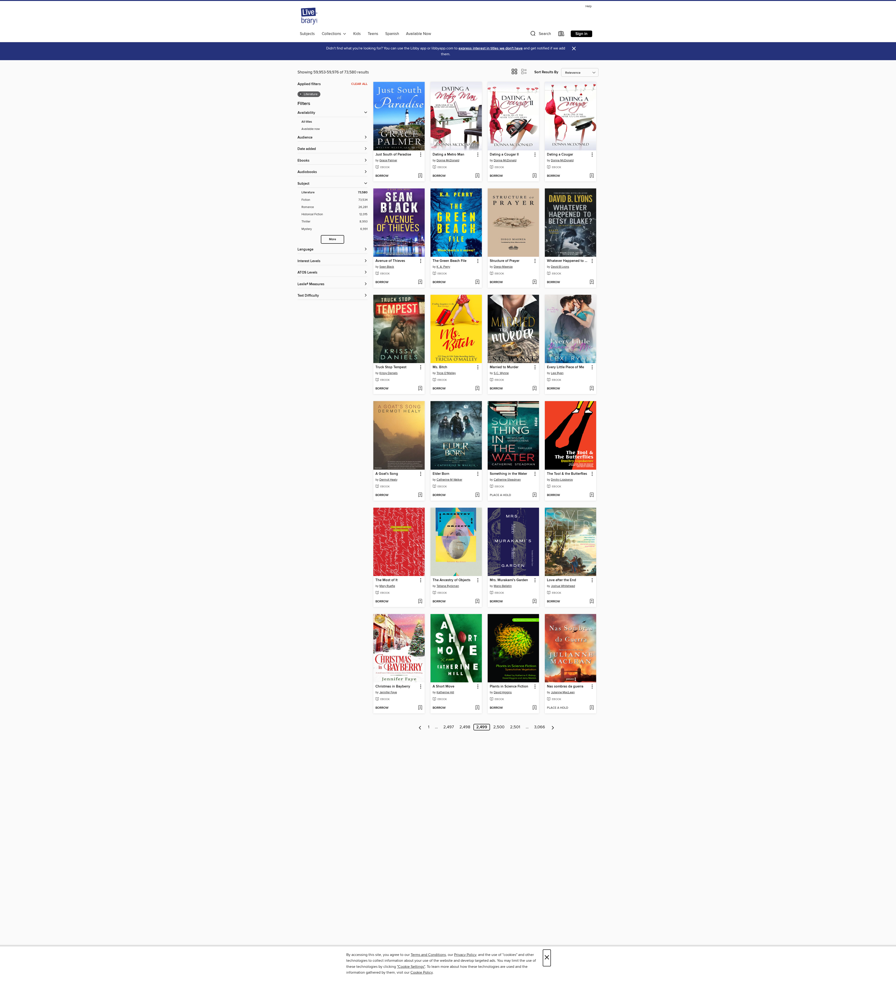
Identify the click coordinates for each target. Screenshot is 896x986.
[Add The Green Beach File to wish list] (477, 282)
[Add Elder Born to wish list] (477, 495)
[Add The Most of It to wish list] (420, 602)
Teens (373, 33)
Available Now (418, 33)
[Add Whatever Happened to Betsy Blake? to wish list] (592, 282)
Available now (310, 129)
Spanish (392, 33)
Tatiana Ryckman (448, 586)
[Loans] (561, 34)
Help (588, 6)
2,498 (464, 727)
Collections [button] (332, 33)
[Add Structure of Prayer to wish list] (534, 282)
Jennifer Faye (388, 692)
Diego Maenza (503, 267)
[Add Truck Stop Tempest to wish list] (420, 389)
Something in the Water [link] (508, 474)
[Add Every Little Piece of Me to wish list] (592, 389)
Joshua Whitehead (563, 586)
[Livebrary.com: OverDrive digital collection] (309, 16)
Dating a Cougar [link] (560, 155)
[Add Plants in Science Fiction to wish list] (534, 708)
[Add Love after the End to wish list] (592, 602)
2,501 (515, 727)
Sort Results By (546, 72)
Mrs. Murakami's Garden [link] (509, 580)
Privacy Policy (465, 954)
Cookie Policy (421, 972)
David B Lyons (560, 267)
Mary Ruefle (387, 586)
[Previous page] (420, 727)
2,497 (448, 727)
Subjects (307, 33)
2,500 (498, 727)
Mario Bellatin (503, 586)
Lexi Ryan (557, 373)
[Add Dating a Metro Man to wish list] (477, 176)
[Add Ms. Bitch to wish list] (477, 389)
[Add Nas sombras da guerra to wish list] (592, 708)
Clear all (359, 84)
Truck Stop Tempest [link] (390, 367)
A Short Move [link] (443, 686)
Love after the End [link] (561, 580)
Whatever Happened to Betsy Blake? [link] (568, 261)
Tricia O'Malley (446, 373)
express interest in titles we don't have (490, 48)
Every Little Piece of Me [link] (565, 367)
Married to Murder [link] (504, 367)
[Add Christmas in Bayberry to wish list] (420, 708)
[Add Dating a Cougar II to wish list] (534, 176)
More (332, 239)
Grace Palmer (388, 160)
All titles (306, 122)
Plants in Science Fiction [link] (509, 686)
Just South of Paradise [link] (393, 155)
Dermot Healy (388, 480)
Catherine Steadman (507, 480)
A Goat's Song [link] (386, 474)
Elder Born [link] (441, 474)
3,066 (539, 727)
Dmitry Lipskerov (562, 480)
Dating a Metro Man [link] (448, 155)
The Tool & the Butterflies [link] (567, 474)
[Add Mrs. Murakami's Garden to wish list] (534, 602)
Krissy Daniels (388, 373)
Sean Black (386, 267)
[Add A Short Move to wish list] (477, 708)
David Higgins (503, 692)
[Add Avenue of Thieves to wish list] (420, 282)
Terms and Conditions (428, 954)
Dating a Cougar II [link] (504, 155)
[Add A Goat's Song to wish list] (420, 495)
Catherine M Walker (449, 480)
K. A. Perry (443, 267)
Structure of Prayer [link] (504, 261)
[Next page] (552, 727)
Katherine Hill (445, 692)
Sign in (581, 33)
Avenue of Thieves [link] (390, 261)
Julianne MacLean (563, 692)
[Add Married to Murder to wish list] (534, 389)
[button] (540, 34)
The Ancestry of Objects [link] (451, 580)
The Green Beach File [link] (449, 261)
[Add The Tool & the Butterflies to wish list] (592, 495)
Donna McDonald (448, 160)
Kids (357, 33)
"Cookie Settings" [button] (411, 966)
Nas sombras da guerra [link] (565, 686)
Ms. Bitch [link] (440, 367)
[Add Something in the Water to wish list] (534, 495)
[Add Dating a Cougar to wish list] (592, 176)
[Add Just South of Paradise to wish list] (420, 176)
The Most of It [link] (386, 580)
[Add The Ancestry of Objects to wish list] (477, 602)
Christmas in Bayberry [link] (392, 686)
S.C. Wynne (501, 373)
